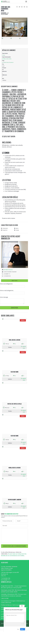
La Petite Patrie (5, 62)
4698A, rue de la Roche (14, 468)
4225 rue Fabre (14, 436)
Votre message (4, 297)
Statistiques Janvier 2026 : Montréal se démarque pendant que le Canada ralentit (14, 591)
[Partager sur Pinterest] (24, 7)
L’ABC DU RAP (4, 598)
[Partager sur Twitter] (19, 7)
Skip (18, 629)
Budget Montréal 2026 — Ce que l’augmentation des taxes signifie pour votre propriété (14, 586)
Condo (3, 55)
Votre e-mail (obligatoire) (6, 290)
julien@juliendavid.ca (8, 269)
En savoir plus (23, 347)
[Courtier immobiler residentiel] (5, 1)
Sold (7, 58)
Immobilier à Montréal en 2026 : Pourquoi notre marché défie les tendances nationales (13, 595)
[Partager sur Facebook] (17, 7)
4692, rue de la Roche (14, 340)
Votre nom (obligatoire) (6, 284)
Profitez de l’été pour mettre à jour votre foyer (13, 605)
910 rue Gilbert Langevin (14, 499)
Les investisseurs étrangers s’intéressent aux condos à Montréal (13, 601)
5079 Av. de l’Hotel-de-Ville (14, 404)
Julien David (14, 280)
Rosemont (11, 62)
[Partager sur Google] (22, 7)
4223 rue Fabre (14, 372)
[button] (3, 27)
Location (4, 58)
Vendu (10, 58)
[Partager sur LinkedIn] (27, 7)
